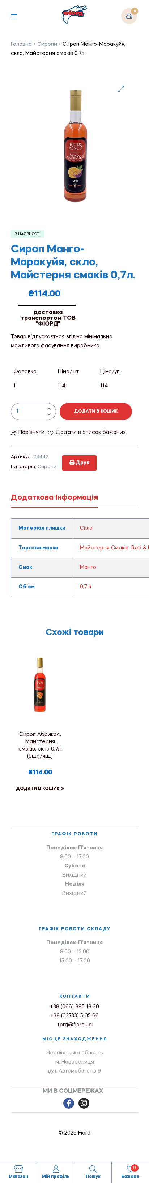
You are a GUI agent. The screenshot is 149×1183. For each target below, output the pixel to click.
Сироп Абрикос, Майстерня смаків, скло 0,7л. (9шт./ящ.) (40, 745)
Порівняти (31, 432)
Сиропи (47, 44)
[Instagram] (83, 1103)
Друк (81, 462)
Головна (21, 44)
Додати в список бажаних (91, 432)
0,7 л (85, 587)
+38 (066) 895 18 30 (74, 1006)
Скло (86, 528)
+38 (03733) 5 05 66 (74, 1015)
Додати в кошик (96, 411)
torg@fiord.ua (75, 1024)
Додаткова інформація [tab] (54, 497)
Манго (88, 567)
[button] (121, 89)
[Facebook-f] (68, 1103)
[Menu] (19, 16)
